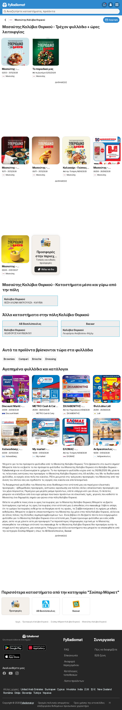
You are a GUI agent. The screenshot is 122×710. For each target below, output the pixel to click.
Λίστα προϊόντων (74, 680)
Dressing (50, 359)
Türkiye (37, 692)
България (50, 689)
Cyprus (61, 689)
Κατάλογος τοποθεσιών (70, 673)
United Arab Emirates (32, 689)
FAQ (66, 649)
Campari (23, 359)
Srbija (17, 692)
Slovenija (26, 692)
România (8, 692)
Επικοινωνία (71, 655)
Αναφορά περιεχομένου (71, 663)
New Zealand (104, 689)
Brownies (9, 359)
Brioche (36, 359)
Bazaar (68, 530)
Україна (47, 692)
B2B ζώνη (100, 655)
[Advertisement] (61, 108)
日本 (86, 689)
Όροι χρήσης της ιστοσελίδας (89, 702)
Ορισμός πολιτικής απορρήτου (53, 702)
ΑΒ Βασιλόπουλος (54, 530)
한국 (93, 689)
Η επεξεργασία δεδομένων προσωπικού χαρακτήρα (74, 704)
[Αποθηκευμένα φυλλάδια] (104, 4)
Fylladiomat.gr (27, 702)
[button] (110, 4)
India (80, 689)
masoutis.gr (95, 505)
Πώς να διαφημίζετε (106, 649)
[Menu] (117, 4)
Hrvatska (71, 689)
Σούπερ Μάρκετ (26, 530)
